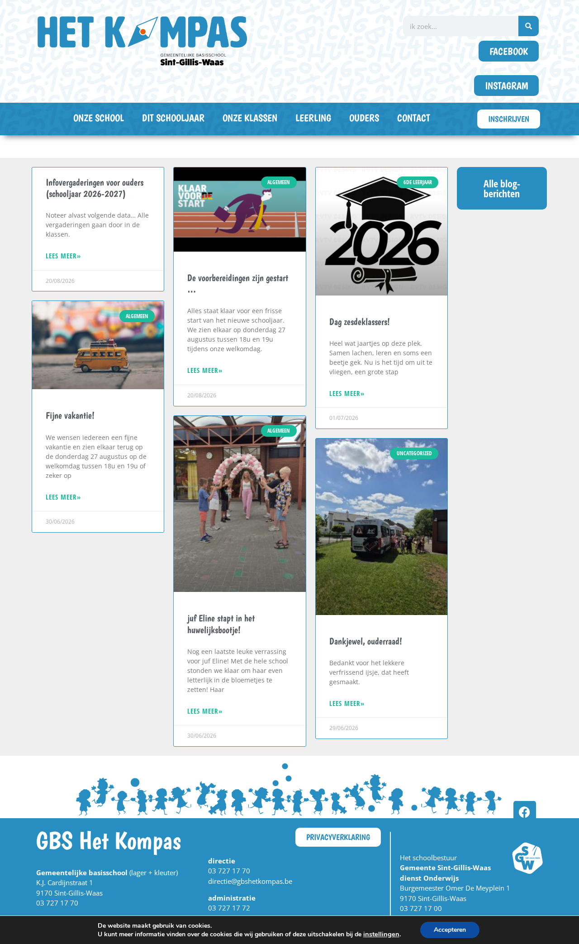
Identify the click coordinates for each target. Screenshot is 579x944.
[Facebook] (524, 812)
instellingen (381, 934)
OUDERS (364, 118)
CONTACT (413, 118)
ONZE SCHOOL (98, 118)
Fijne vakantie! (70, 415)
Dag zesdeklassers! (359, 321)
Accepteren (450, 929)
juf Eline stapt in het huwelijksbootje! (221, 623)
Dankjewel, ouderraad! (365, 641)
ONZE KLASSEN (250, 118)
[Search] (528, 26)
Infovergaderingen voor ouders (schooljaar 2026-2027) (94, 187)
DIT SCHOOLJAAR (173, 118)
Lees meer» (63, 255)
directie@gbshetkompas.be (250, 881)
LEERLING (313, 118)
